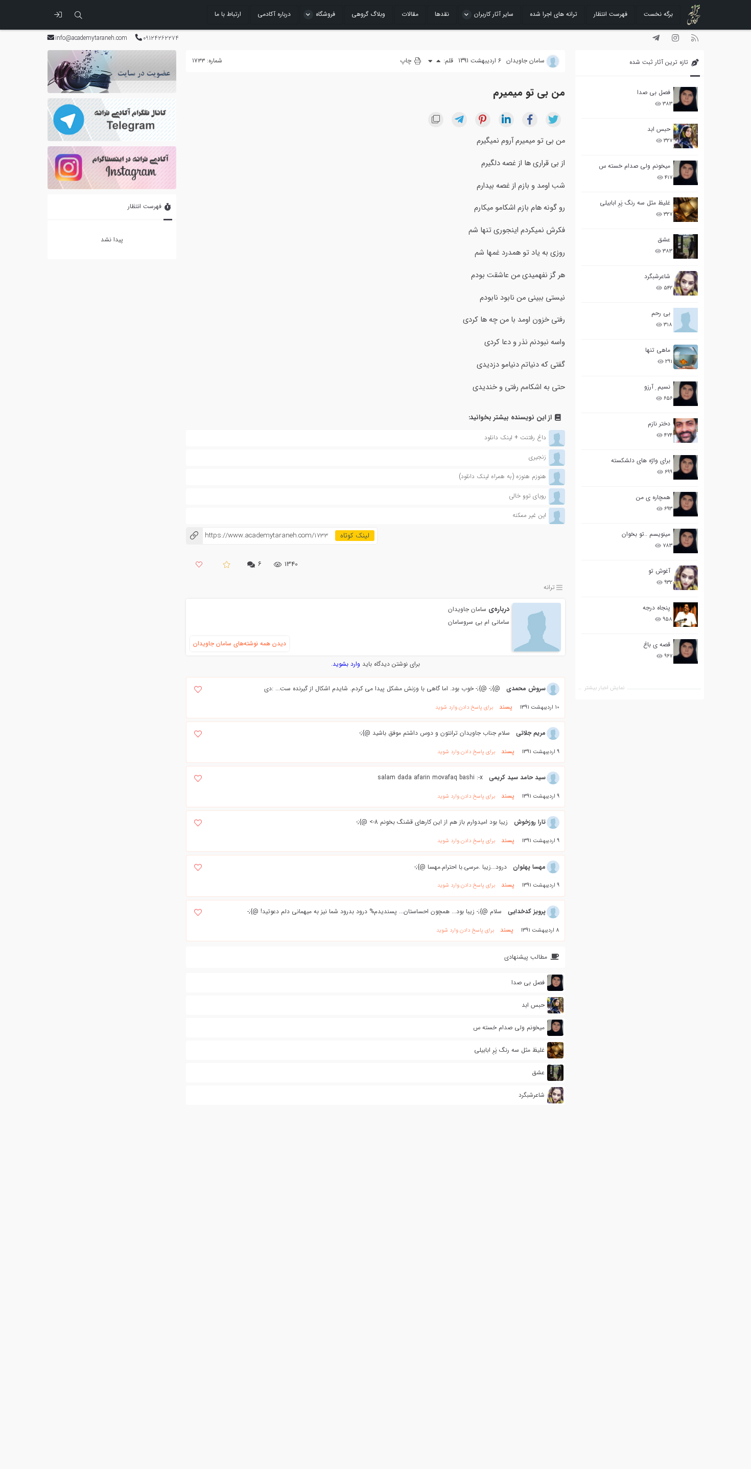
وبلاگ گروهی (368, 14)
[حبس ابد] (685, 136)
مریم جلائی (531, 733)
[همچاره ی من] (685, 504)
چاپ (406, 60)
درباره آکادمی (274, 14)
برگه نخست (658, 14)
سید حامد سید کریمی (517, 777)
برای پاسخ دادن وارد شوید (464, 707)
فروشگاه (325, 14)
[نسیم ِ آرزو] (685, 393)
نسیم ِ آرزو (657, 387)
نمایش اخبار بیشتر (604, 688)
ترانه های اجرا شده (553, 14)
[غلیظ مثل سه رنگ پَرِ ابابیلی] (685, 209)
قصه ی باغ (656, 644)
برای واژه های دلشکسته (640, 460)
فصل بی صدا (653, 92)
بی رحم (660, 313)
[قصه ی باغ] (685, 651)
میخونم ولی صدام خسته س (634, 166)
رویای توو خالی (527, 496)
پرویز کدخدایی (527, 911)
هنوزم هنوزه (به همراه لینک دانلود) (502, 476)
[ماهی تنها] (685, 357)
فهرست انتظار (610, 14)
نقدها (442, 14)
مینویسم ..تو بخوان (646, 534)
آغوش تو (659, 571)
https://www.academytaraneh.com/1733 (257, 535)
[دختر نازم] (685, 430)
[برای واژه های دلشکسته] (685, 467)
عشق (664, 239)
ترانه (549, 587)
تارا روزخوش (530, 822)
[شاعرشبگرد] (685, 283)
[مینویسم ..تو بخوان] (685, 541)
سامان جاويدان (467, 609)
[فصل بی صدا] (685, 99)
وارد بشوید (346, 664)
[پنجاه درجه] (685, 614)
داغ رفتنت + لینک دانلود (515, 437)
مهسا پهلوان (529, 867)
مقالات (410, 14)
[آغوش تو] (685, 578)
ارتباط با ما (228, 14)
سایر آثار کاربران (493, 14)
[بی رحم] (685, 320)
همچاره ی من (653, 497)
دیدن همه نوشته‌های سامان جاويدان (239, 643)
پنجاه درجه (656, 608)
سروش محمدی (526, 688)
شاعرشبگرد (657, 276)
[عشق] (685, 246)
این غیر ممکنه (529, 515)
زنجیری (537, 457)
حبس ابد (658, 129)
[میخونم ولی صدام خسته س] (685, 173)
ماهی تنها (657, 350)
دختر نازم (659, 423)
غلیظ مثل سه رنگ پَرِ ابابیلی (635, 203)
